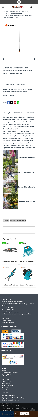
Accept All (24, 414)
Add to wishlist (9, 85)
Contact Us (5, 392)
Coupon (3, 371)
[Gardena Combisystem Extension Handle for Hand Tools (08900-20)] (19, 37)
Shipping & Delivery (7, 375)
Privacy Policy (26, 408)
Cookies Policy (7, 410)
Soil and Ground (22, 91)
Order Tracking (6, 379)
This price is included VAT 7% (10, 400)
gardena (13, 91)
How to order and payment (9, 373)
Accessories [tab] (29, 113)
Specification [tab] (18, 113)
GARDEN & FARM (16, 89)
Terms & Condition (7, 386)
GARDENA (11, 96)
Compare (22, 85)
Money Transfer (6, 377)
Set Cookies (14, 414)
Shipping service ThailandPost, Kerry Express (15, 398)
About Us (4, 390)
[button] (30, 7)
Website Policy (6, 381)
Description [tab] (8, 113)
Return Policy (5, 383)
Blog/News (4, 388)
